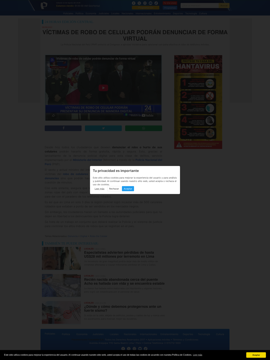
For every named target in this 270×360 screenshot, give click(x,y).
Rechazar (114, 188)
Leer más (99, 188)
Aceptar (128, 188)
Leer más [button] (197, 355)
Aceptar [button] (256, 355)
